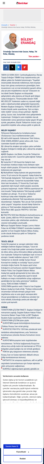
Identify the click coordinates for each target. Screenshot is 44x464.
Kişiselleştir (21, 452)
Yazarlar (12, 25)
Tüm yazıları (34, 56)
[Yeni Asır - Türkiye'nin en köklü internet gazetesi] (22, 3)
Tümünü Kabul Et (11, 446)
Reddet (23, 459)
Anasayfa (4, 25)
